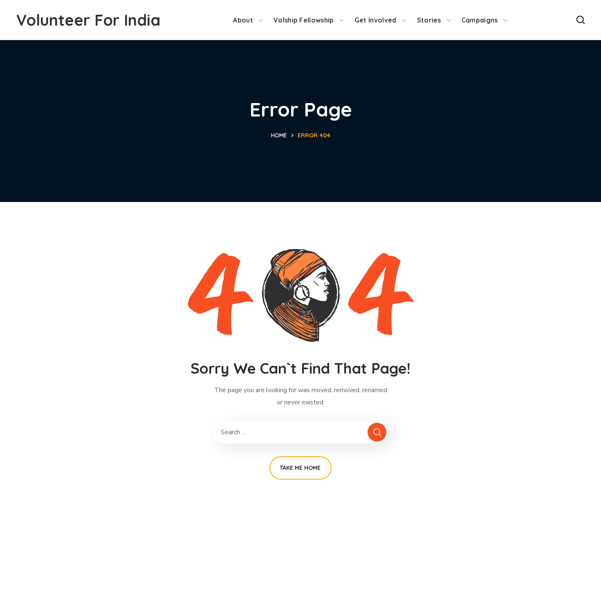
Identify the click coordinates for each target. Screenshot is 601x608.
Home (279, 135)
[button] (580, 20)
